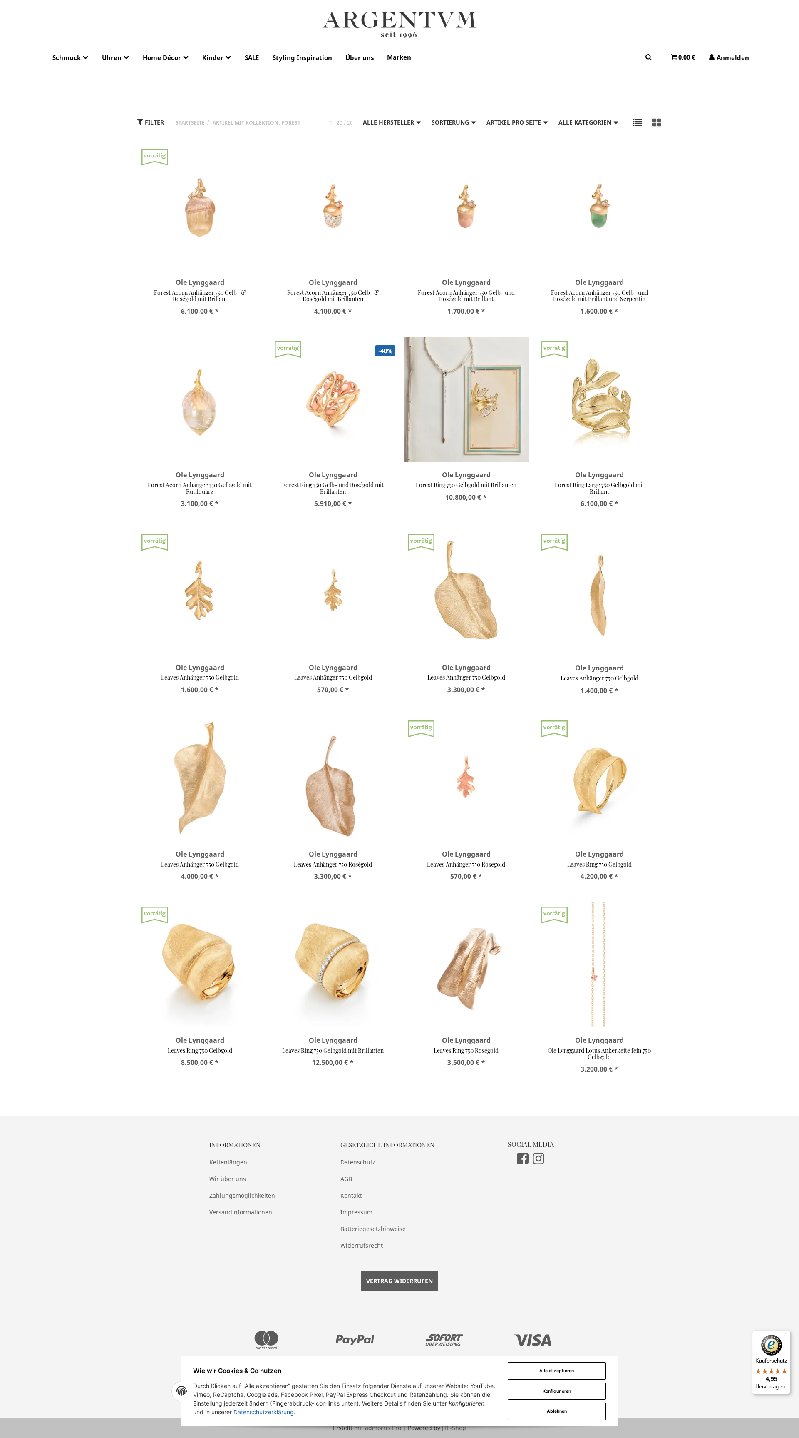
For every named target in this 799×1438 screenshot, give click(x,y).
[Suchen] (648, 56)
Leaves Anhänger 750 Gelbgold (200, 677)
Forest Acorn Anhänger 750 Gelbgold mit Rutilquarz (200, 488)
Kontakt (351, 1195)
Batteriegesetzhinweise (373, 1229)
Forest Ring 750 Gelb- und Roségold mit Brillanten (333, 488)
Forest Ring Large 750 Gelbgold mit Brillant (599, 488)
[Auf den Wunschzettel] (250, 159)
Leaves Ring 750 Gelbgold (599, 864)
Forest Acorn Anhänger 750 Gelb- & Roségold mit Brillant (200, 296)
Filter (153, 122)
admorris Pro (383, 1428)
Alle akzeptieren (556, 1370)
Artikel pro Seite (514, 122)
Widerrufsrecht (361, 1245)
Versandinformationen (240, 1212)
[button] (637, 122)
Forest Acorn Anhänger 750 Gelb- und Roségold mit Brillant (466, 296)
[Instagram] (538, 1158)
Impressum (356, 1212)
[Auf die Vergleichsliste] (234, 159)
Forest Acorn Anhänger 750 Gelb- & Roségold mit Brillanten (333, 296)
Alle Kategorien (585, 122)
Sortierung (451, 122)
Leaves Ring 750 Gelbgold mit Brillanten (333, 1050)
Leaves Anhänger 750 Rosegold (466, 864)
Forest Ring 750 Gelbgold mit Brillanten (466, 485)
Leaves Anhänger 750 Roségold (333, 864)
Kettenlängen (228, 1162)
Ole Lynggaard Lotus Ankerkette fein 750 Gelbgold (599, 1054)
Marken (399, 57)
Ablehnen (557, 1411)
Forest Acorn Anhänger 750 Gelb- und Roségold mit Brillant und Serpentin (599, 296)
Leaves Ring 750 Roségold (466, 1050)
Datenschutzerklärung (263, 1412)
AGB (346, 1179)
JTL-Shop (454, 1428)
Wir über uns (227, 1179)
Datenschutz (357, 1162)
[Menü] (786, 1335)
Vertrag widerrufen (399, 1281)
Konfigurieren (557, 1391)
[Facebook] (523, 1158)
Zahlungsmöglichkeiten (242, 1195)
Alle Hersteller (389, 122)
